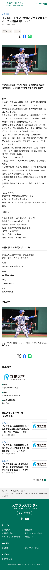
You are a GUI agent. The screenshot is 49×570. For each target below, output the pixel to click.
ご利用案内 (6, 530)
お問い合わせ (7, 559)
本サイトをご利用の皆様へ (12, 536)
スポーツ (17, 31)
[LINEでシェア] (30, 36)
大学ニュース (7, 31)
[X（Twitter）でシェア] (19, 36)
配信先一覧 (29, 536)
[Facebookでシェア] (24, 36)
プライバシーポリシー (33, 548)
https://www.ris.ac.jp (10, 387)
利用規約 (28, 530)
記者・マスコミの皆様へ (34, 533)
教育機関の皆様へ (8, 533)
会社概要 (5, 548)
